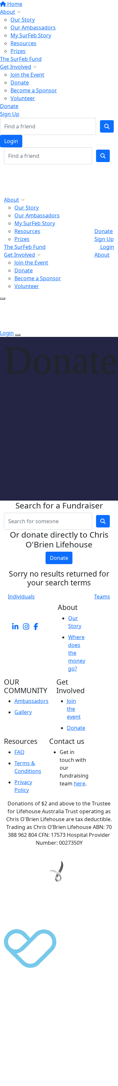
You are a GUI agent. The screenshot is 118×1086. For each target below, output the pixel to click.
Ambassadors (31, 701)
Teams (102, 596)
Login (11, 141)
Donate (19, 82)
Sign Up (9, 114)
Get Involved (15, 66)
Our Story (22, 19)
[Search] (107, 126)
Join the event (74, 708)
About (7, 11)
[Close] (17, 335)
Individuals (21, 596)
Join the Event (27, 74)
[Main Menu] (2, 299)
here (79, 783)
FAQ (19, 752)
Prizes (18, 51)
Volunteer (22, 98)
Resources (23, 43)
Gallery (23, 712)
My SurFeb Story (30, 35)
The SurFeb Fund (21, 59)
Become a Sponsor (33, 90)
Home (14, 4)
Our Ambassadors (33, 27)
